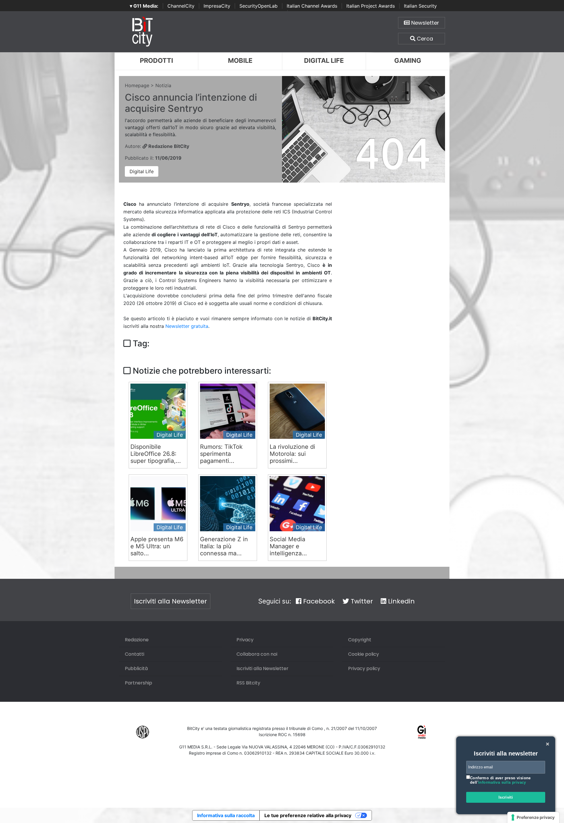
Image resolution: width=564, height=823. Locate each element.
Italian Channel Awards (312, 6)
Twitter (361, 601)
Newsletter (424, 22)
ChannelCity (180, 6)
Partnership (138, 682)
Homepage (137, 85)
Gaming (407, 60)
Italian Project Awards (370, 6)
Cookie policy (363, 654)
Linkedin (400, 601)
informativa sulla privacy (502, 782)
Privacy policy (364, 668)
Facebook (318, 601)
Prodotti (156, 60)
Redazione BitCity (168, 146)
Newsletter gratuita (186, 326)
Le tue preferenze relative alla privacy (307, 815)
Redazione (137, 639)
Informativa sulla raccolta (226, 815)
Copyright (359, 639)
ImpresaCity (217, 6)
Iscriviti (505, 797)
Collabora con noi (256, 654)
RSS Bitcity (248, 682)
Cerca (424, 38)
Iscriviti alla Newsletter (170, 601)
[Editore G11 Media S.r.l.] (422, 731)
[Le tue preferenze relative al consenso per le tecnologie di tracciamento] (533, 817)
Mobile (240, 60)
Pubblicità (136, 668)
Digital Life (324, 60)
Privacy (245, 639)
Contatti (134, 654)
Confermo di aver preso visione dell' (500, 780)
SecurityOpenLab (258, 6)
